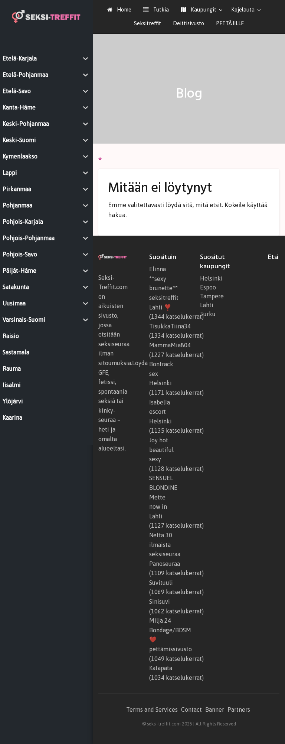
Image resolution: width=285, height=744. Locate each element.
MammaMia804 (170, 345)
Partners (238, 709)
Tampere (212, 296)
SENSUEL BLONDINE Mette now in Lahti (163, 497)
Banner (214, 709)
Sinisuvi (159, 601)
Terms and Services (152, 709)
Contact (191, 709)
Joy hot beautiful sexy (161, 449)
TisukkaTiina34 (170, 326)
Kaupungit (202, 9)
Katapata (160, 668)
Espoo (208, 287)
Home (123, 9)
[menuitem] (119, 10)
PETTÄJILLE (230, 23)
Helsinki (211, 278)
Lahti (206, 305)
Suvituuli (161, 582)
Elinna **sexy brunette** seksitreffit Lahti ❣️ (163, 288)
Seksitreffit (147, 23)
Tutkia (160, 9)
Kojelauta (243, 9)
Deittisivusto (188, 23)
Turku (208, 314)
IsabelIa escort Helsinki (160, 412)
